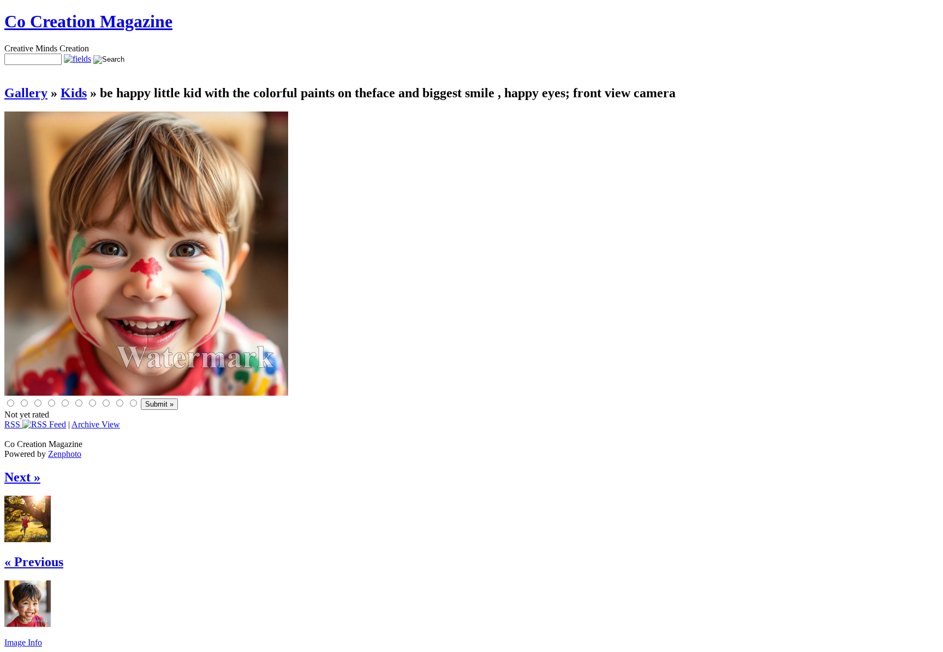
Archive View (95, 424)
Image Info (23, 642)
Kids (74, 93)
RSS (13, 424)
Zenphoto (64, 454)
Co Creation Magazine (88, 21)
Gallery (25, 93)
